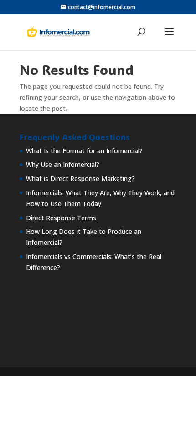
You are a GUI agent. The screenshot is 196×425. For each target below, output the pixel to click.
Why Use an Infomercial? (62, 164)
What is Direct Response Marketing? (80, 178)
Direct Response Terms (61, 217)
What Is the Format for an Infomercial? (84, 150)
